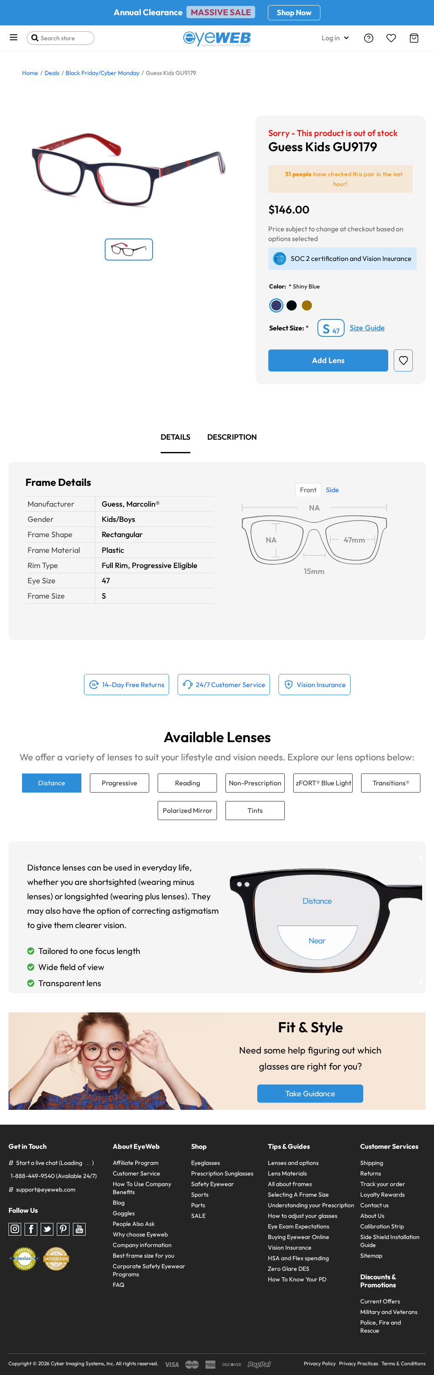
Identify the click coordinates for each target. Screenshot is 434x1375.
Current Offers (380, 1301)
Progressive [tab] (119, 783)
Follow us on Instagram (14, 1229)
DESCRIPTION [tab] (232, 437)
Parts (198, 1205)
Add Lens (328, 360)
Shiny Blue (306, 286)
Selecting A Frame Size (298, 1194)
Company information (142, 1245)
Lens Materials (287, 1173)
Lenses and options (293, 1163)
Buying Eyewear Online (298, 1237)
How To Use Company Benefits (142, 1188)
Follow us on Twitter (47, 1229)
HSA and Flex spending (298, 1258)
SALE (198, 1216)
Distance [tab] (51, 783)
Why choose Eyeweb (140, 1234)
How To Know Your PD (297, 1279)
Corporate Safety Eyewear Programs (149, 1270)
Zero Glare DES (288, 1268)
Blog (119, 1202)
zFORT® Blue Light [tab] (323, 783)
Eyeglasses (205, 1163)
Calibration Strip (382, 1226)
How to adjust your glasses (302, 1216)
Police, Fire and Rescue (380, 1326)
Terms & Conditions (403, 1363)
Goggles (124, 1213)
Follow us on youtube (79, 1229)
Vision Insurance (290, 1247)
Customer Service (136, 1173)
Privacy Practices (358, 1363)
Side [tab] (332, 489)
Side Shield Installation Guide (390, 1241)
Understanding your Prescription (311, 1205)
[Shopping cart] (414, 38)
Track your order (382, 1184)
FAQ (118, 1285)
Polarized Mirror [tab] (187, 810)
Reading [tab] (187, 783)
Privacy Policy (320, 1363)
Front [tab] (308, 489)
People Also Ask (134, 1224)
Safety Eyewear (212, 1184)
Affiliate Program (136, 1163)
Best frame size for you (143, 1255)
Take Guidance (310, 1093)
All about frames (290, 1184)
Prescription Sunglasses (222, 1173)
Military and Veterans (388, 1312)
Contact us (374, 1205)
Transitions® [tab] (391, 783)
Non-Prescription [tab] (255, 783)
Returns (370, 1173)
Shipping (371, 1163)
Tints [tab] (255, 810)
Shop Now (294, 12)
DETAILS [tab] (175, 437)
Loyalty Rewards (382, 1194)
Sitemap (371, 1255)
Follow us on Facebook (31, 1229)
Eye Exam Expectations (298, 1226)
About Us (372, 1216)
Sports (200, 1194)
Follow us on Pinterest (63, 1229)
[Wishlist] (391, 38)
